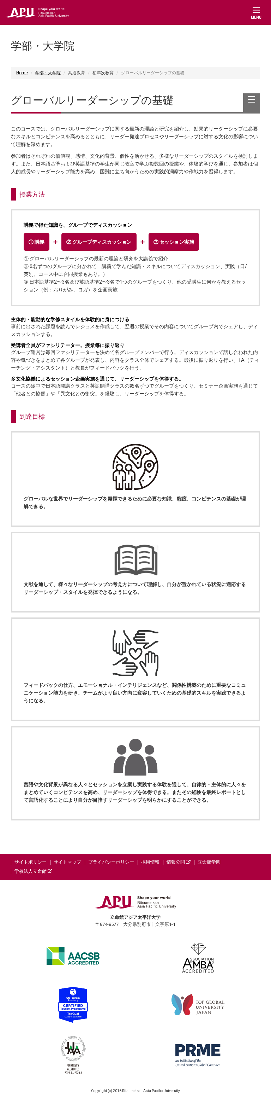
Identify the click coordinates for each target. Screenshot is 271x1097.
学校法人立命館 (31, 871)
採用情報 (150, 862)
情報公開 (176, 862)
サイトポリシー (30, 862)
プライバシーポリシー (111, 862)
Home (22, 72)
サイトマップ (67, 862)
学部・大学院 (48, 72)
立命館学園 (209, 862)
